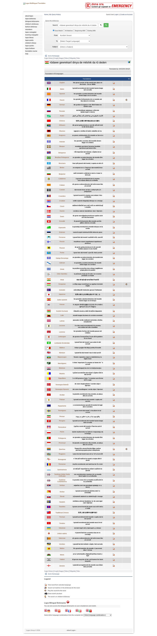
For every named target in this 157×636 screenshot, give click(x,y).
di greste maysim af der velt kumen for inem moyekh (87, 560)
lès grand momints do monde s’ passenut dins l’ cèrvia (87, 549)
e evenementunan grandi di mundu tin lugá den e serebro (87, 406)
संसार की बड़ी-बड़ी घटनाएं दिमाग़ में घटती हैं (88, 280)
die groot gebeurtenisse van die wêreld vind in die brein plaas (87, 126)
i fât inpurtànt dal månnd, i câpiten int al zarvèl (87, 153)
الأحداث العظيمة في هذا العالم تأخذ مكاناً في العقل (87, 116)
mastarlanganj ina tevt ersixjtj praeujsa (87, 368)
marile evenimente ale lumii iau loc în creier (88, 464)
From (56, 35)
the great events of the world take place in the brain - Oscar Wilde (87, 83)
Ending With (91, 31)
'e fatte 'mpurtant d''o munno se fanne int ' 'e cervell (87, 363)
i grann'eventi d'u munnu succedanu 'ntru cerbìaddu (87, 196)
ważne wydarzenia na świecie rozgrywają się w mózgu (87, 432)
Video (78, 58)
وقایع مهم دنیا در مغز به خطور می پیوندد (88, 416)
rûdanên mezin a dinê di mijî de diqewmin (87, 311)
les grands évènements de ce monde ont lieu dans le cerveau (87, 100)
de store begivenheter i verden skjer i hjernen (88, 384)
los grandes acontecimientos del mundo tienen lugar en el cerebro (88, 94)
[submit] (106, 25)
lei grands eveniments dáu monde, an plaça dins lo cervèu (88, 443)
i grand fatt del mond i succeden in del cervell (88, 343)
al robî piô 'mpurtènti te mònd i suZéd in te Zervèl (87, 469)
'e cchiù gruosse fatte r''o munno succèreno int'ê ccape (87, 379)
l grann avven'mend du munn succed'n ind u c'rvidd (87, 507)
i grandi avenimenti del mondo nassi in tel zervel (87, 523)
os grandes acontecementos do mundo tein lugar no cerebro (88, 258)
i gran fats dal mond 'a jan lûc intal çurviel (87, 253)
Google (56, 58)
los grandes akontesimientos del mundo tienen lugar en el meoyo (88, 300)
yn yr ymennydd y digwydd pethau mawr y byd (87, 555)
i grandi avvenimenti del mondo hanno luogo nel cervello (87, 89)
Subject (55, 47)
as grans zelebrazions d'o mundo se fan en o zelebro (87, 136)
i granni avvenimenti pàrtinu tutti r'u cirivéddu (87, 492)
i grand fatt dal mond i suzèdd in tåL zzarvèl (88, 237)
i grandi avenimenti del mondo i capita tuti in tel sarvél (87, 518)
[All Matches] (129, 62)
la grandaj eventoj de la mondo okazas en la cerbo (87, 227)
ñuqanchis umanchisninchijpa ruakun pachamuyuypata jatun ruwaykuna (88, 449)
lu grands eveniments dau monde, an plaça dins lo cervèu (88, 395)
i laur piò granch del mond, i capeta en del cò (87, 163)
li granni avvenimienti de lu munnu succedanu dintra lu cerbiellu (87, 179)
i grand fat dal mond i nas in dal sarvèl (88, 353)
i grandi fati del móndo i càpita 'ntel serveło (88, 544)
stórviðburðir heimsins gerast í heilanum (88, 290)
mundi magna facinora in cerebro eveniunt (87, 315)
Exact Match (58, 31)
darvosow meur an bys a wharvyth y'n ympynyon (87, 190)
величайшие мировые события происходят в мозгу (87, 111)
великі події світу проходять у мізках (87, 528)
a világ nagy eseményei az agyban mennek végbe (88, 285)
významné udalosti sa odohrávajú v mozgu (88, 496)
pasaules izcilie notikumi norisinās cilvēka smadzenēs (87, 321)
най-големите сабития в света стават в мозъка (87, 174)
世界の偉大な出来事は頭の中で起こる (87, 294)
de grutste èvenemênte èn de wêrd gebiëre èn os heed (88, 337)
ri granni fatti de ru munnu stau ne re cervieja (87, 533)
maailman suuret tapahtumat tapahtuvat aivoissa (88, 242)
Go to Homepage (53, 56)
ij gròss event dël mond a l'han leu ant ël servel (88, 427)
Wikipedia (72, 58)
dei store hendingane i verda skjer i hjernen (88, 389)
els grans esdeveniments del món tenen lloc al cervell (87, 185)
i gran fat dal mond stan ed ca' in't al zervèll (88, 454)
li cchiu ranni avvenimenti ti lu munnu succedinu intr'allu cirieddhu (88, 326)
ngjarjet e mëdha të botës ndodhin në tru (88, 131)
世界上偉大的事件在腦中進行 (87, 512)
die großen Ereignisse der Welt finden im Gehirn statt (88, 105)
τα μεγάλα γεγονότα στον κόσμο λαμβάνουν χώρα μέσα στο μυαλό (87, 269)
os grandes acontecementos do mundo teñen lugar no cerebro (87, 263)
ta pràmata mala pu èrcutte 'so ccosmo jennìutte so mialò (87, 274)
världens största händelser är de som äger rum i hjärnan (88, 502)
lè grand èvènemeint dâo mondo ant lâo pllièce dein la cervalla (87, 222)
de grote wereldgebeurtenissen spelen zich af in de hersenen (88, 216)
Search (55, 25)
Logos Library (48, 58)
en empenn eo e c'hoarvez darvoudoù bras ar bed (88, 168)
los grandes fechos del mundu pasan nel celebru (88, 332)
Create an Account (126, 14)
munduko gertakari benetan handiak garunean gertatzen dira (87, 147)
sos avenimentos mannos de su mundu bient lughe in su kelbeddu (87, 475)
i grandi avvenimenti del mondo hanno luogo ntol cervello (87, 421)
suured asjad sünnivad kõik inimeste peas (87, 232)
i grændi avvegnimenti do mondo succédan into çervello (88, 566)
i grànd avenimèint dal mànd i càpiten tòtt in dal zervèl (88, 373)
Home (46, 14)
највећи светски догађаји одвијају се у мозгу (88, 486)
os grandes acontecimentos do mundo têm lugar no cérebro (88, 158)
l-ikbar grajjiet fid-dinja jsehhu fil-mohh (87, 348)
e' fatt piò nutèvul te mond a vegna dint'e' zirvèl (87, 459)
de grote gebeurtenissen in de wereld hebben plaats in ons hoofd (88, 248)
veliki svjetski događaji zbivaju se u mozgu (87, 201)
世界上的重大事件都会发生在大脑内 (87, 121)
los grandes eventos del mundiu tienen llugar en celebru (87, 141)
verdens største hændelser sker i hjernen (87, 211)
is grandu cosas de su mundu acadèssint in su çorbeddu (88, 480)
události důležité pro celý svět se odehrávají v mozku (87, 206)
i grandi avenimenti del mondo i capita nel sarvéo (87, 400)
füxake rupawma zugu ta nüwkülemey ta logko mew (88, 358)
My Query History (55, 14)
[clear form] (100, 25)
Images (61, 58)
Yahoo (66, 58)
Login (116, 14)
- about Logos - (71, 630)
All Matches (69, 31)
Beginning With (80, 31)
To (57, 41)
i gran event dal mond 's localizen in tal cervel (87, 411)
